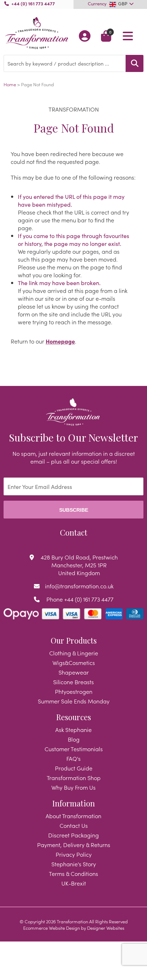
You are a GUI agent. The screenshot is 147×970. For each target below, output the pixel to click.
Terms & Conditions (73, 873)
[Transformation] (37, 33)
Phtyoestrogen (73, 691)
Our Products (74, 640)
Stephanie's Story (73, 864)
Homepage (60, 341)
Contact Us (74, 825)
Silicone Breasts (73, 682)
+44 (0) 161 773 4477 (33, 3)
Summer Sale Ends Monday (74, 701)
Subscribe (73, 510)
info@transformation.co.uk (79, 586)
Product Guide (73, 768)
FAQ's (73, 758)
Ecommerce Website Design (51, 927)
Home (10, 84)
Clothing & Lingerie (73, 653)
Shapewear (74, 672)
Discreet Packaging (73, 835)
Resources (73, 717)
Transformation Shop (74, 777)
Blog (74, 739)
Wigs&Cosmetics (73, 662)
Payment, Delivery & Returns (73, 844)
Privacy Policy (74, 854)
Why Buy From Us (73, 787)
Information (73, 803)
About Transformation (73, 816)
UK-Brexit (73, 883)
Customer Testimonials (74, 749)
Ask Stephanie (73, 729)
